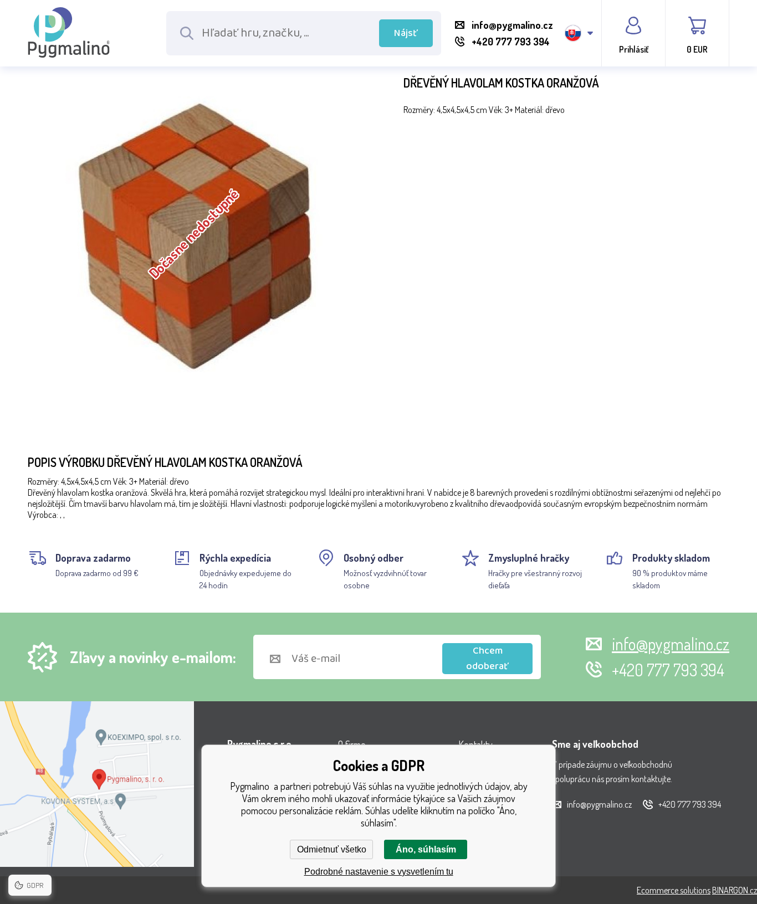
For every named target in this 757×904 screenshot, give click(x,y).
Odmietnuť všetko (331, 849)
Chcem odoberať (487, 658)
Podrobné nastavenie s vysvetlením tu (378, 871)
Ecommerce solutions (673, 890)
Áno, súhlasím (426, 849)
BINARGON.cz (734, 890)
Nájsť (406, 33)
